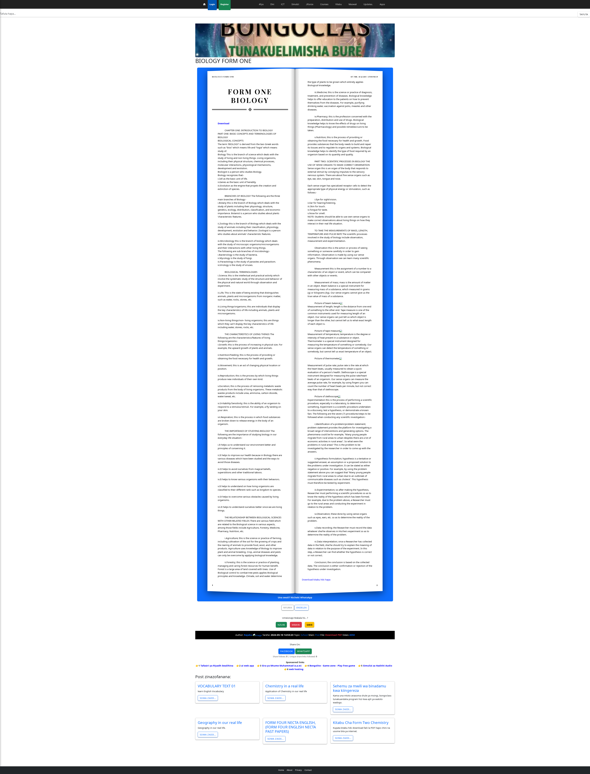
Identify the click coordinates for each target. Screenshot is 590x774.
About (289, 770)
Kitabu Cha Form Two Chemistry (360, 722)
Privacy (298, 770)
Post (317, 634)
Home (281, 770)
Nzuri (281, 624)
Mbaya (296, 624)
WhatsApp (303, 651)
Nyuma (287, 607)
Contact (308, 770)
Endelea (301, 607)
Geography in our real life (220, 722)
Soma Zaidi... (208, 698)
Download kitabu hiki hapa (316, 579)
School (304, 634)
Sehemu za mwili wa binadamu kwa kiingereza (359, 688)
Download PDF (333, 634)
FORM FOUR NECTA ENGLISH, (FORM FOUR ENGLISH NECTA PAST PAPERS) (290, 727)
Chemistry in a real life (284, 685)
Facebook (286, 651)
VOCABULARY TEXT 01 (217, 685)
